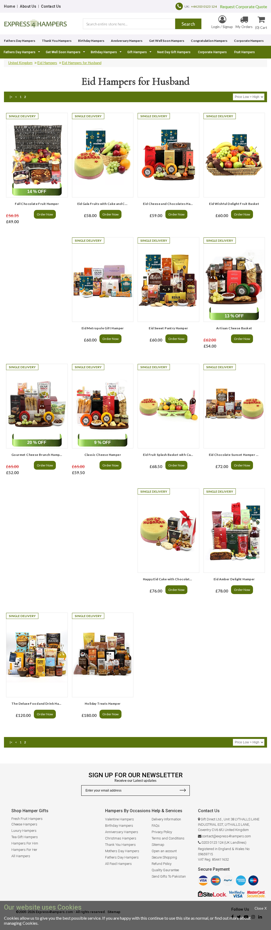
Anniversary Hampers (126, 41)
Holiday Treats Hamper (102, 704)
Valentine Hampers (119, 819)
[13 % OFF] (234, 280)
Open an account (164, 851)
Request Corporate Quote (242, 6)
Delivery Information (166, 819)
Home (9, 6)
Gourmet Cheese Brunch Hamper (37, 455)
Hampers (131, 851)
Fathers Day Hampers (19, 41)
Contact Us (51, 6)
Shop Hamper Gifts (29, 810)
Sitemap (158, 845)
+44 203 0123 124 (204, 6)
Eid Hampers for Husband (81, 63)
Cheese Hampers (24, 824)
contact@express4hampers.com (226, 836)
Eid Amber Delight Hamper (234, 579)
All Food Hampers (118, 864)
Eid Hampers (47, 63)
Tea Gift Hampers (24, 837)
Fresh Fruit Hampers (27, 819)
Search (188, 24)
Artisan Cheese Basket (234, 328)
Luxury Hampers (24, 831)
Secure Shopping (164, 857)
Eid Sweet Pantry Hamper (168, 328)
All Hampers (20, 856)
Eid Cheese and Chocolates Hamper (170, 204)
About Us (28, 6)
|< (11, 97)
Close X (261, 908)
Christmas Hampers (120, 838)
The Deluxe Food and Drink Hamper (38, 704)
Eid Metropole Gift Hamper (103, 328)
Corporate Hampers (249, 41)
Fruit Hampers (244, 52)
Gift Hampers (137, 52)
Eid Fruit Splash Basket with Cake (169, 455)
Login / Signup (222, 27)
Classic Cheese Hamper (102, 455)
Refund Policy (161, 864)
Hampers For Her (24, 850)
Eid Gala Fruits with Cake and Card (103, 204)
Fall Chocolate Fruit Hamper (37, 204)
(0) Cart (261, 27)
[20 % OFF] (36, 406)
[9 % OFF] (102, 406)
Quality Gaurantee (165, 870)
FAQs (156, 826)
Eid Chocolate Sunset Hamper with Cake (236, 455)
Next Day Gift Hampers (174, 52)
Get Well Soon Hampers (166, 41)
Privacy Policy (162, 832)
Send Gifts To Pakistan (169, 876)
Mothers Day (114, 851)
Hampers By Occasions (128, 810)
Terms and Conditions (168, 838)
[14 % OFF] (36, 155)
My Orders (244, 27)
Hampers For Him (24, 843)
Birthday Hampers (91, 41)
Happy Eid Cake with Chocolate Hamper (170, 579)
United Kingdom (20, 63)
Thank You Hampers (56, 41)
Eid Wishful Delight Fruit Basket (234, 204)
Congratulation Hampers (209, 41)
